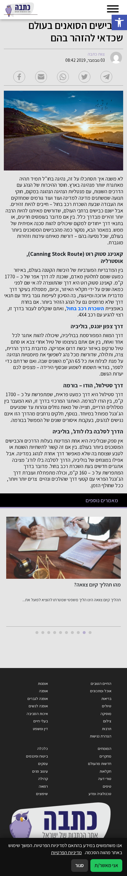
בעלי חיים (40, 721)
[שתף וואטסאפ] (63, 77)
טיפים (107, 786)
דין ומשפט (40, 728)
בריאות (106, 698)
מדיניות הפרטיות (66, 852)
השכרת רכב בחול (85, 308)
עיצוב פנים (40, 771)
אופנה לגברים (37, 698)
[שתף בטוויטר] (84, 77)
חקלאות (105, 771)
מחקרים (105, 756)
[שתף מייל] (41, 77)
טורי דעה (104, 778)
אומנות (43, 683)
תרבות (106, 728)
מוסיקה (105, 713)
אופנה (43, 690)
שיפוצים (42, 793)
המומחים (104, 748)
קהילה (43, 778)
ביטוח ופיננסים (37, 756)
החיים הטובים (101, 683)
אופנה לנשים (38, 705)
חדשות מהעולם (99, 763)
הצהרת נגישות (100, 736)
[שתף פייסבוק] (19, 77)
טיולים (106, 705)
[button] (119, 22)
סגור (79, 865)
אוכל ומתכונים (100, 690)
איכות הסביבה (37, 713)
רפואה (43, 786)
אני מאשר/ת (106, 865)
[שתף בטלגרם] (106, 77)
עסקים (43, 763)
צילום (107, 721)
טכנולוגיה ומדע (100, 793)
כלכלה (42, 748)
